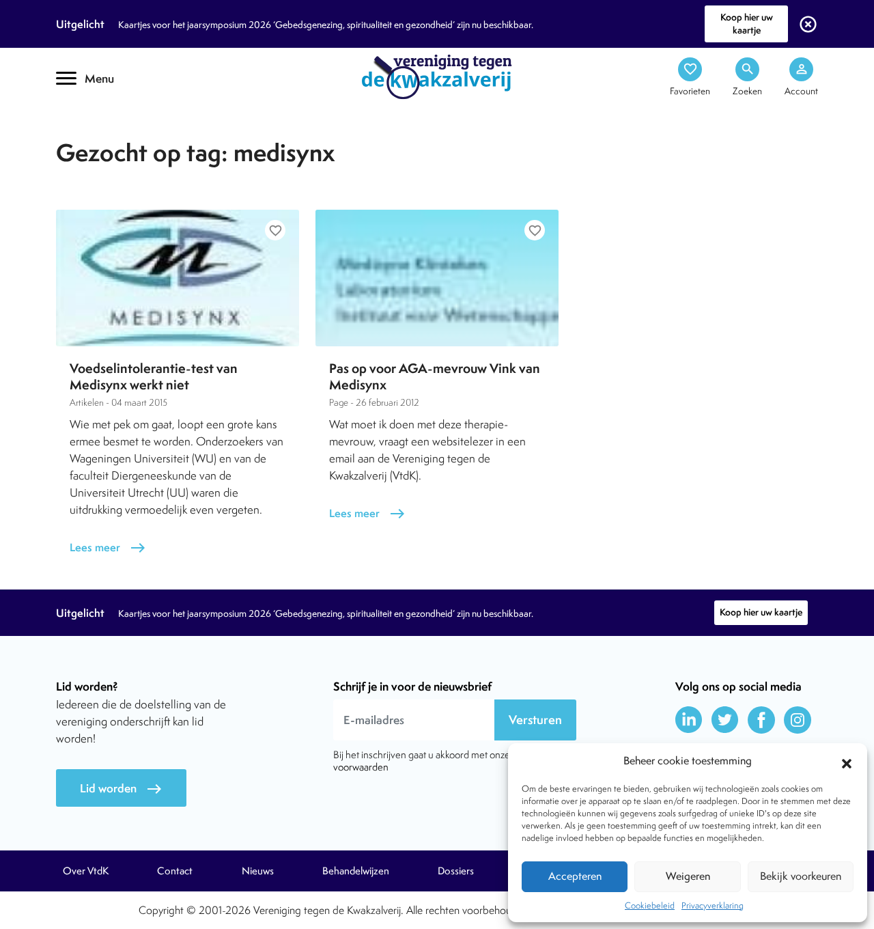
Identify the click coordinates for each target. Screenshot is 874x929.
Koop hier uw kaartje (746, 23)
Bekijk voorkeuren (800, 876)
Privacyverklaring (712, 905)
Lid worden (121, 788)
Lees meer (108, 547)
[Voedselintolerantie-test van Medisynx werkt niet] (177, 278)
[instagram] (797, 720)
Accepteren (575, 876)
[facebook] (761, 720)
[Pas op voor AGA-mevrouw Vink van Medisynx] (437, 278)
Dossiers (456, 871)
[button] (847, 761)
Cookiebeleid (650, 905)
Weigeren (688, 876)
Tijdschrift (102, 120)
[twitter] (725, 720)
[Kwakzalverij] (437, 76)
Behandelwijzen (355, 871)
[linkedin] (689, 720)
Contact (175, 871)
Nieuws (258, 871)
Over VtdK (86, 871)
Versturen (535, 719)
